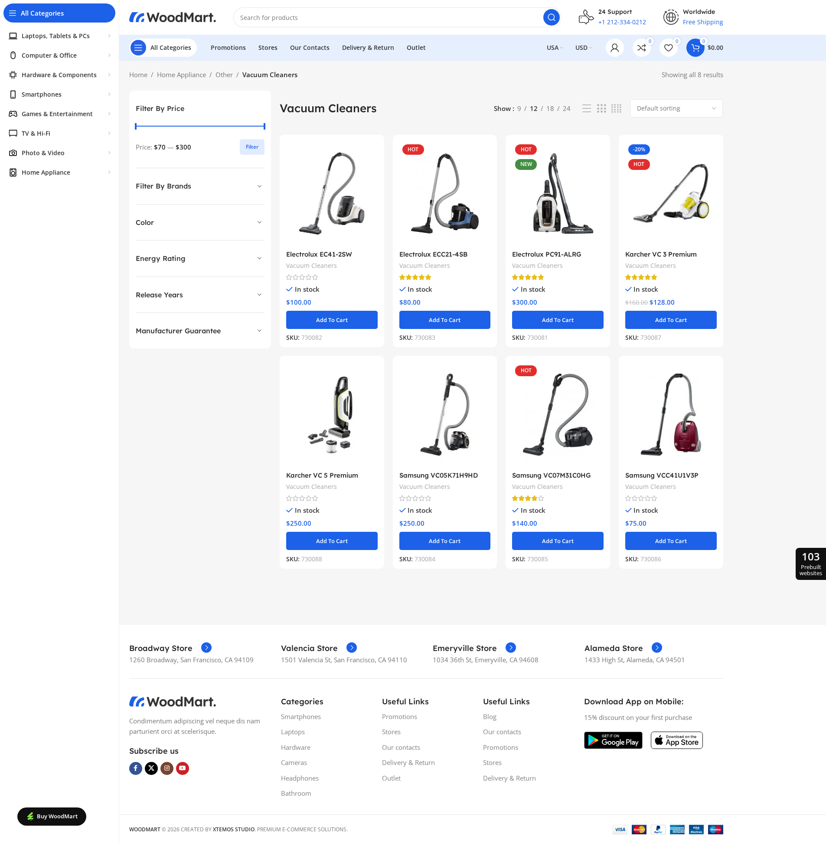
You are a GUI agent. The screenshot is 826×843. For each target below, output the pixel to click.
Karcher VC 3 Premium (661, 254)
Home (138, 74)
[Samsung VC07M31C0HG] (558, 414)
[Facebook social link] (135, 768)
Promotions (399, 716)
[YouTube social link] (182, 768)
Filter (252, 146)
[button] (332, 320)
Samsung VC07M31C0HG (551, 475)
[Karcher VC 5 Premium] (332, 414)
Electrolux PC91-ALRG (546, 254)
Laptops (293, 731)
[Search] (551, 17)
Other (224, 74)
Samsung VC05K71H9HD (438, 475)
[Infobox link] (170, 648)
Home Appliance (181, 74)
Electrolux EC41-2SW (319, 254)
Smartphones (301, 716)
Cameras (294, 762)
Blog (489, 716)
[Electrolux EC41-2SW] (332, 193)
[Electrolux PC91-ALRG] (558, 193)
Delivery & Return (408, 762)
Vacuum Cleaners (311, 265)
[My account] (614, 47)
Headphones (300, 778)
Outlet (391, 778)
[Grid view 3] (601, 108)
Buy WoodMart (57, 816)
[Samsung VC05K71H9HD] (445, 414)
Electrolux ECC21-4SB (433, 254)
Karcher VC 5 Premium (322, 475)
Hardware (295, 747)
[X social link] (151, 768)
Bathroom (296, 793)
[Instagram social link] (166, 768)
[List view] (586, 108)
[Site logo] (172, 16)
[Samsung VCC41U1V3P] (671, 414)
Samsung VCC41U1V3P (662, 475)
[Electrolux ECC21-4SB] (445, 193)
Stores (391, 731)
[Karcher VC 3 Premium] (671, 193)
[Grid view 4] (616, 108)
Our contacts (401, 747)
